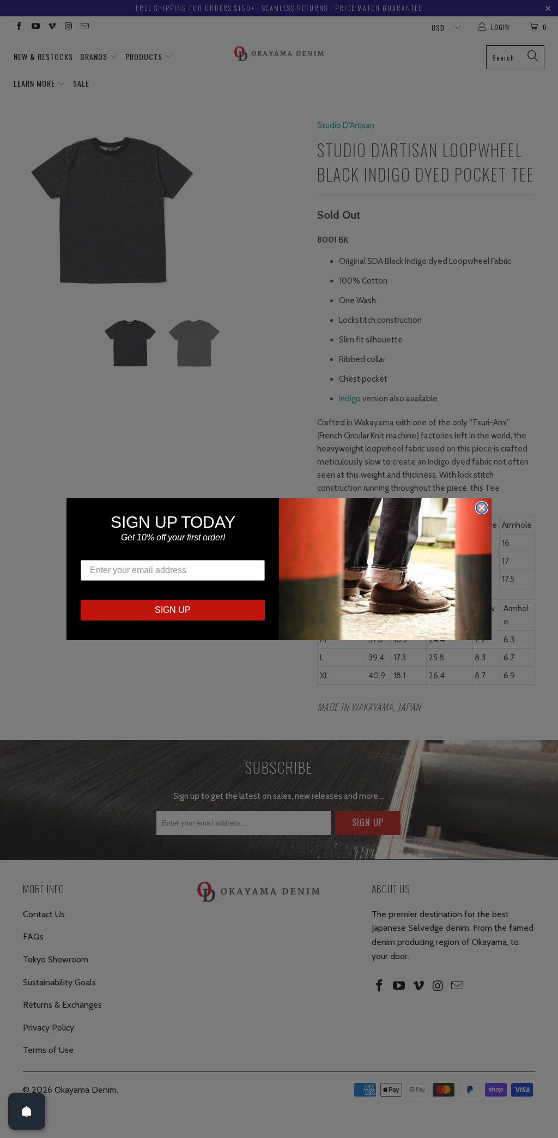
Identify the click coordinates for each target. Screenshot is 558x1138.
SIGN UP (173, 610)
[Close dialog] (481, 507)
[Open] (26, 1111)
